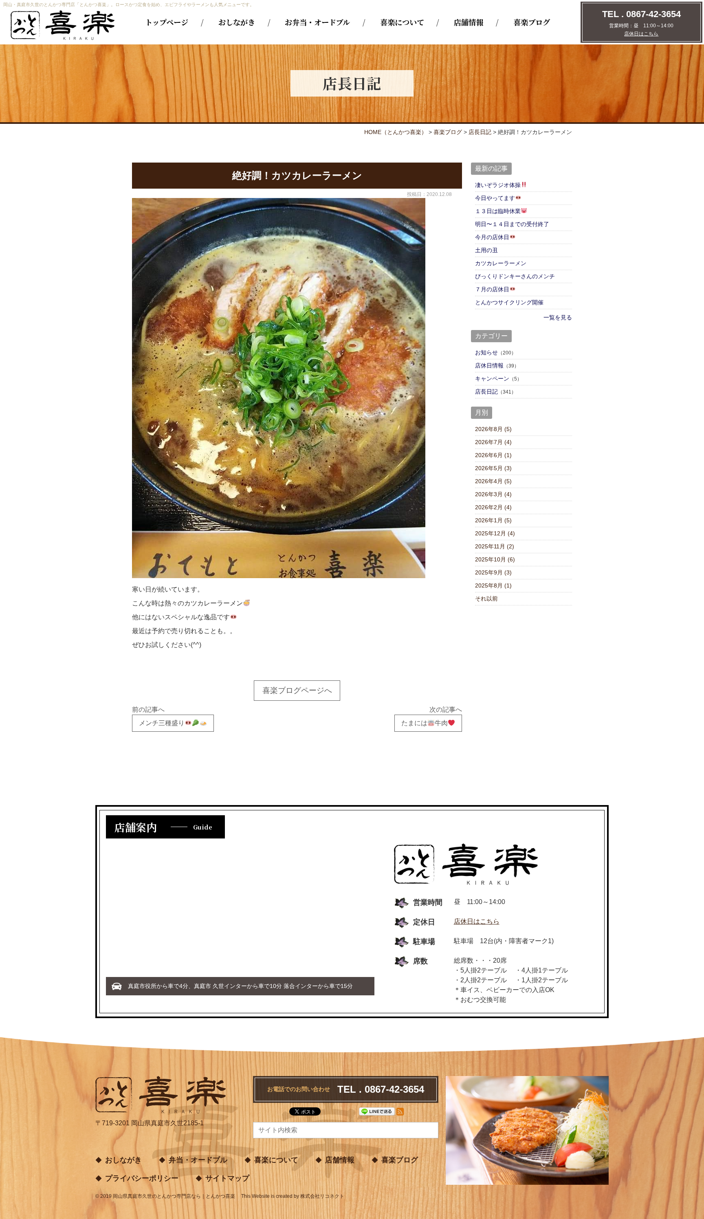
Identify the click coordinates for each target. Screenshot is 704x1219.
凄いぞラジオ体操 (498, 185)
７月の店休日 (492, 289)
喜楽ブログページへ (297, 690)
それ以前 (486, 598)
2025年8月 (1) (493, 585)
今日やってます (495, 198)
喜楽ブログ (531, 22)
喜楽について (402, 22)
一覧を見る (557, 317)
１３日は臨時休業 (498, 211)
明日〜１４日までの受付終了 (512, 224)
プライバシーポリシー (141, 1178)
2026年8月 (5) (493, 429)
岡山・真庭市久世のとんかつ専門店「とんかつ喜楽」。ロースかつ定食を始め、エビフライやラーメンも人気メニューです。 (128, 4)
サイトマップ (227, 1178)
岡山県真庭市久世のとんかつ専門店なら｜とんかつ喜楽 (174, 1196)
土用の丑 (486, 250)
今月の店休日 (492, 237)
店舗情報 (468, 22)
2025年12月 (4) (495, 533)
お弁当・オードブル (317, 22)
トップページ (166, 22)
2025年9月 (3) (493, 572)
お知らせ (486, 352)
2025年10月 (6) (495, 559)
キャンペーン (492, 378)
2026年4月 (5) (493, 481)
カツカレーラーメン (500, 263)
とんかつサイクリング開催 (509, 302)
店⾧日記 (486, 391)
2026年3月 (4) (493, 494)
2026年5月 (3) (493, 468)
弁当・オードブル (198, 1160)
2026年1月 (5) (493, 520)
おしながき (236, 22)
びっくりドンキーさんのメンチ (515, 276)
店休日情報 (489, 365)
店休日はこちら (641, 34)
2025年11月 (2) (494, 546)
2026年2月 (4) (493, 507)
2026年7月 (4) (493, 442)
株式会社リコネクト (322, 1196)
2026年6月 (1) (493, 455)
